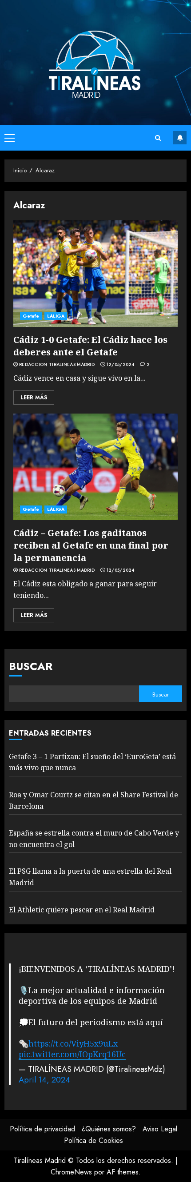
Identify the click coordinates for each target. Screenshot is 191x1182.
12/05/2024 (121, 365)
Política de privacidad (42, 1129)
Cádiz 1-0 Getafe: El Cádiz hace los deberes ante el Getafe (90, 346)
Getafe (31, 316)
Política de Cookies (93, 1140)
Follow (180, 137)
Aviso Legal (160, 1129)
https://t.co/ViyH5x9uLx (73, 1043)
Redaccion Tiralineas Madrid (57, 365)
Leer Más (33, 398)
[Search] (158, 138)
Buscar (30, 666)
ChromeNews (71, 1172)
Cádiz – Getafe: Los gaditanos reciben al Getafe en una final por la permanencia (90, 545)
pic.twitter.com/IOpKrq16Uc (72, 1054)
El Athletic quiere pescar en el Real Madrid (82, 910)
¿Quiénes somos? (109, 1129)
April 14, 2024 (44, 1080)
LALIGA (56, 316)
